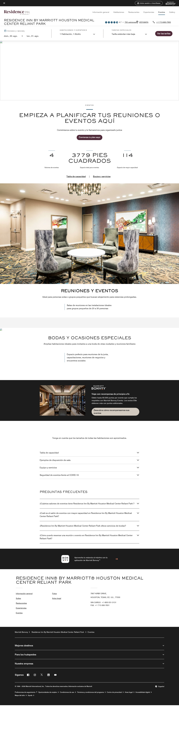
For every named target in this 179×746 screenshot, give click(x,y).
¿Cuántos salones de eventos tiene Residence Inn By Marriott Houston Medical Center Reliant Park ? (87, 503)
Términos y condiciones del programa (90, 692)
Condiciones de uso (67, 692)
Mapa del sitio (20, 695)
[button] (149, 3)
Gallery (172, 12)
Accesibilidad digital (142, 692)
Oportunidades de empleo (47, 692)
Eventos (161, 12)
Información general (101, 12)
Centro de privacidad (114, 692)
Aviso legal (56, 598)
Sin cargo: (103, 602)
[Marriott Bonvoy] (169, 3)
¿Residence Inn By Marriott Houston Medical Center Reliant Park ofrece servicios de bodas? (83, 526)
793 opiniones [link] (130, 22)
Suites (18, 598)
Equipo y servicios (101, 176)
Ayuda (30, 695)
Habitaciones (118, 12)
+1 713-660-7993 (163, 22)
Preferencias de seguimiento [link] (25, 692)
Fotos (54, 593)
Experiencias (148, 12)
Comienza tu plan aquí (89, 137)
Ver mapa (143, 22)
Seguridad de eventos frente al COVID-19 (59, 475)
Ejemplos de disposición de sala (55, 460)
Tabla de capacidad (76, 176)
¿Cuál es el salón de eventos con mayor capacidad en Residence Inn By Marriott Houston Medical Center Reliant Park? (86, 515)
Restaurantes (133, 12)
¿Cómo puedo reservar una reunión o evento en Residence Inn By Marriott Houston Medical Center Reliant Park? (86, 537)
